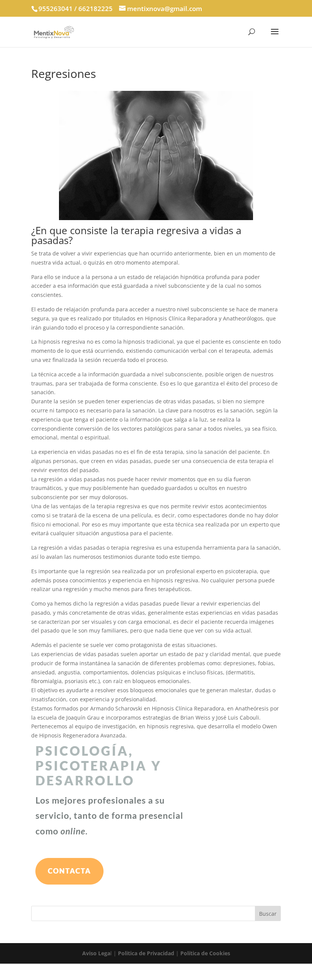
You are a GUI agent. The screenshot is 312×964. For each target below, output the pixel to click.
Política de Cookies (205, 953)
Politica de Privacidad (146, 953)
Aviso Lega (96, 953)
